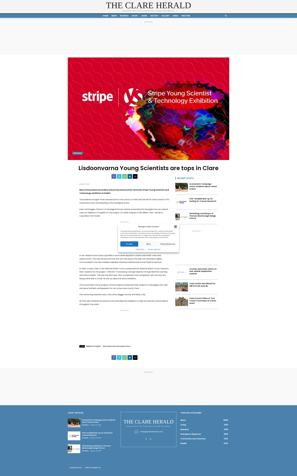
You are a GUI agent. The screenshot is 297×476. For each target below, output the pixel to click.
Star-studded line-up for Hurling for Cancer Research (202, 199)
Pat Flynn (85, 425)
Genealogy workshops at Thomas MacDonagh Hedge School (202, 216)
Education (78, 153)
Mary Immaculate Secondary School (116, 346)
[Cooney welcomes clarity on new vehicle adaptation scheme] (181, 272)
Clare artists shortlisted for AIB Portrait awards (202, 284)
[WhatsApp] (124, 176)
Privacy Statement (154, 249)
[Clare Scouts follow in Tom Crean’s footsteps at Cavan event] (181, 301)
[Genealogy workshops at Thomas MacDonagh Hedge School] (181, 216)
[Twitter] (119, 176)
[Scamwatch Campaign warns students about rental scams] (181, 187)
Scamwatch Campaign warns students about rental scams (203, 186)
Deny (148, 244)
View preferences (167, 244)
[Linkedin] (130, 176)
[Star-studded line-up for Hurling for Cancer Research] (181, 202)
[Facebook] (113, 176)
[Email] (135, 176)
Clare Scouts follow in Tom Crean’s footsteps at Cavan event (202, 300)
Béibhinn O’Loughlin (93, 346)
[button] (175, 226)
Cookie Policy (140, 249)
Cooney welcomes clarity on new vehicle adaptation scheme (203, 271)
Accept (129, 244)
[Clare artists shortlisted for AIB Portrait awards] (181, 286)
